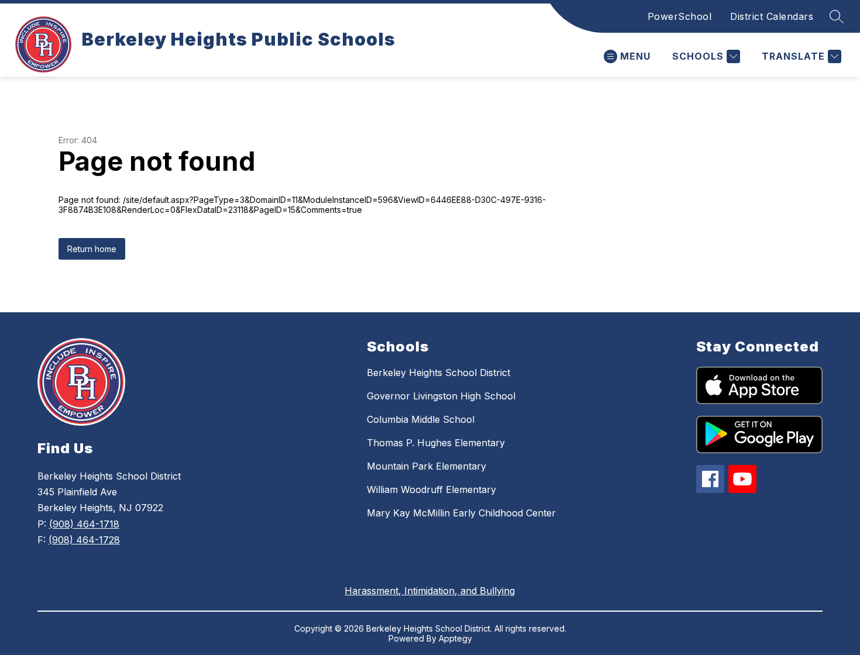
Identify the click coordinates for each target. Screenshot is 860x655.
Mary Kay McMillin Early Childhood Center (461, 513)
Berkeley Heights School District (438, 372)
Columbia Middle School (420, 419)
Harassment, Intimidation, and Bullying (430, 591)
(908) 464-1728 (84, 540)
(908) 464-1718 (84, 524)
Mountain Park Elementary (426, 466)
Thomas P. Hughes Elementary (436, 443)
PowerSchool (680, 16)
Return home (91, 249)
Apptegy (455, 638)
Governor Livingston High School (441, 396)
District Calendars (771, 16)
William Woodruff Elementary (431, 489)
